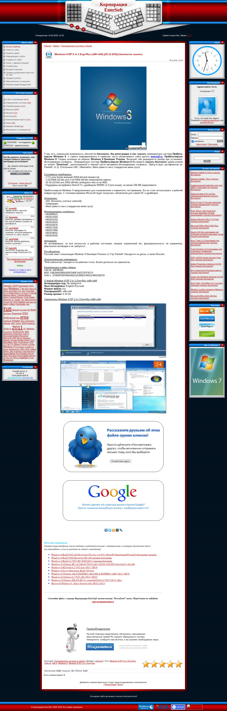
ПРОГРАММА (19, 302)
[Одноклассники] (113, 530)
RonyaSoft (8, 336)
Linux (6, 349)
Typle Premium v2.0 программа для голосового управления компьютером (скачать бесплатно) (206, 251)
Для (27, 302)
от (10, 329)
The (22, 300)
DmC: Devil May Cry (12, 291)
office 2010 (25, 349)
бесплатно (30, 299)
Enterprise (17, 334)
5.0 (32, 347)
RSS (190, 35)
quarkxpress (14, 349)
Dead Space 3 (15, 293)
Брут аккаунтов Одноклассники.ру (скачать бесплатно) (206, 271)
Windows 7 (14, 288)
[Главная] (72, 26)
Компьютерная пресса (16, 120)
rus (8, 308)
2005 (31, 342)
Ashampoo (8, 334)
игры (6, 289)
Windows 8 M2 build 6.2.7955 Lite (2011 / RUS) (74, 567)
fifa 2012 (25, 289)
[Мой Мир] (117, 530)
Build (33, 310)
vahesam (99, 661)
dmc (24, 291)
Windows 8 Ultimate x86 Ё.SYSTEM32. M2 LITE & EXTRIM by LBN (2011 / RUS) (90, 573)
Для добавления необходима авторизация (20, 260)
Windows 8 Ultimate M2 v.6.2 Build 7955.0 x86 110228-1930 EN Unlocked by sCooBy (93, 564)
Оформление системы (16, 103)
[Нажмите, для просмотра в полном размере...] (113, 357)
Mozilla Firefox (23, 340)
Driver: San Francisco (13, 351)
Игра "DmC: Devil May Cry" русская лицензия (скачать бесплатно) (206, 284)
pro (28, 310)
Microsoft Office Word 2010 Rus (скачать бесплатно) (204, 227)
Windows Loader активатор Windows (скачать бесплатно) (207, 290)
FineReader (21, 304)
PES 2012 (12, 356)
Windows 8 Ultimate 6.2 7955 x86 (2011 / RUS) (74, 576)
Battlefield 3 (24, 358)
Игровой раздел (13, 106)
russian (31, 344)
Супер (6, 302)
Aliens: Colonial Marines (21, 295)
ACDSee (7, 314)
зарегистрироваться (103, 601)
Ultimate (7, 323)
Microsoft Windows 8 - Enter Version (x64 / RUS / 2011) (78, 583)
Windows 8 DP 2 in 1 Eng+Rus (82, 663)
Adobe (17, 300)
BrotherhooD (18, 332)
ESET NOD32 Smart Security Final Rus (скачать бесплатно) (206, 259)
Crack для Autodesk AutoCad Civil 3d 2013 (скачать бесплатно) (207, 278)
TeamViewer (23, 342)
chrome (24, 344)
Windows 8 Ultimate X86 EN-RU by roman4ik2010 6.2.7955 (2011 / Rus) (86, 580)
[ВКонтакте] (106, 530)
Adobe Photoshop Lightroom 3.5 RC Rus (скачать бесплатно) (206, 265)
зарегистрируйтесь (211, 120)
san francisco (29, 351)
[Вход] (77, 28)
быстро (33, 302)
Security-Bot (27, 377)
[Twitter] (110, 530)
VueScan (7, 321)
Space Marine (9, 353)
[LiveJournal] (121, 530)
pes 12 (9, 358)
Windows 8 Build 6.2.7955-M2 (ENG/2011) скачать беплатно (81, 561)
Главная (47, 46)
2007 (13, 323)
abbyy (6, 304)
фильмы (27, 338)
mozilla (28, 347)
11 (28, 334)
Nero (23, 321)
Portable (16, 321)
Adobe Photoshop (20, 336)
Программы (23, 286)
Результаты (13, 183)
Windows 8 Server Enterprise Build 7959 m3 (72, 570)
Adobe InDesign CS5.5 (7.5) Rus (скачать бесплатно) (205, 220)
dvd (27, 304)
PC (24, 329)
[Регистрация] (83, 29)
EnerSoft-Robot (14, 377)
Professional (10, 318)
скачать (8, 285)
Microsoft (8, 338)
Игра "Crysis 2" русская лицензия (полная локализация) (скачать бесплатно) (206, 204)
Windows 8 (9, 346)
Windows (30, 329)
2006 (27, 332)
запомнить (199, 141)
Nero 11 (32, 289)
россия (13, 340)
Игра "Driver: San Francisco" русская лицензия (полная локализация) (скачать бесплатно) (206, 213)
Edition (12, 304)
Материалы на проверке (17, 130)
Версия (15, 310)
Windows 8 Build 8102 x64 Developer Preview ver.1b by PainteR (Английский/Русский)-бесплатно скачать (103, 554)
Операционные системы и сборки (76, 46)
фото (31, 286)
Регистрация (110, 684)
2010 (25, 313)
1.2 (5, 344)
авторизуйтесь (206, 122)
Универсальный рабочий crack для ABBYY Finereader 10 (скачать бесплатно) (206, 187)
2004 (15, 342)
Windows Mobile (13, 126)
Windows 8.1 (9, 300)
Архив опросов (25, 183)
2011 (17, 327)
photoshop (29, 321)
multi (25, 334)
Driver (18, 323)
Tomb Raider (29, 297)
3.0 (11, 344)
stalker (33, 349)
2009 (14, 286)
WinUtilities (8, 342)
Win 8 (54, 663)
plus (18, 318)
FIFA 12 (16, 358)
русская (23, 310)
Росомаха (19, 347)
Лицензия (17, 313)
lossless (31, 323)
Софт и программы (14, 99)
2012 (32, 340)
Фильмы (9, 109)
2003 (14, 338)
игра (24, 317)
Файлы (56, 46)
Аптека (9, 116)
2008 (24, 323)
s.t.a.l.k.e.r (8, 332)
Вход (120, 684)
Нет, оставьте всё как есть (20, 171)
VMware (17, 344)
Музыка (9, 113)
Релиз (6, 329)
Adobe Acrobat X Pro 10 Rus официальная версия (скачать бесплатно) (204, 196)
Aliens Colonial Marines (13, 297)
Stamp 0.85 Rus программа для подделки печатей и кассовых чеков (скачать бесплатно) (207, 234)
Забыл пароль (201, 144)
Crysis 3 (25, 293)
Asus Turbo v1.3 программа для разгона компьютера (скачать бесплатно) (205, 243)
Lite (8, 344)
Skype (19, 338)
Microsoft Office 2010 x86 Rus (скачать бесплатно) (204, 297)
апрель (7, 340)
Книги (8, 123)
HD (11, 302)
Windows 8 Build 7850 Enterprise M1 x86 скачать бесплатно (81, 557)
